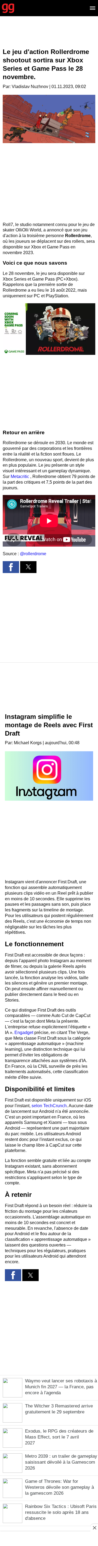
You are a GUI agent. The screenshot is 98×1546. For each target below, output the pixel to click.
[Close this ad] (94, 1527)
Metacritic (20, 476)
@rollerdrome (33, 553)
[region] (49, 36)
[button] (49, 329)
